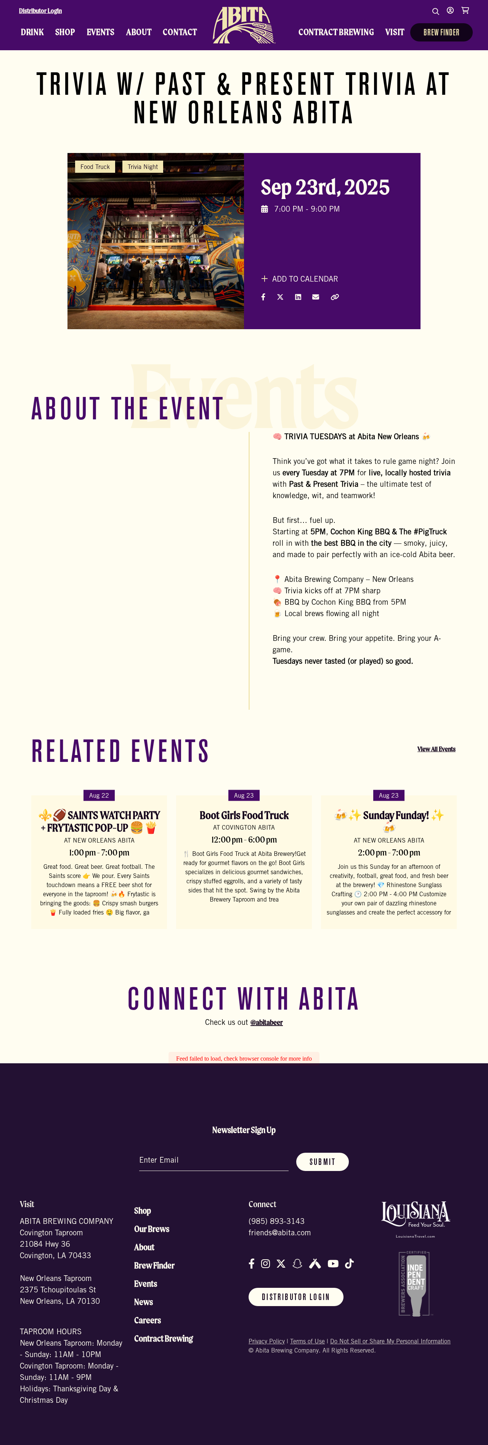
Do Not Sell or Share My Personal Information (390, 1342)
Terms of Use (307, 1342)
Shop (142, 1211)
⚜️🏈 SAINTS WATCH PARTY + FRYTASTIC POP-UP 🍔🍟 (99, 821)
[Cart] (465, 15)
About (144, 1247)
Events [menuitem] (101, 32)
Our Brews (151, 1229)
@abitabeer (266, 1022)
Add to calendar (304, 280)
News (143, 1302)
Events (145, 1284)
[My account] (450, 15)
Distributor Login (40, 10)
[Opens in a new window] (415, 1219)
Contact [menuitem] (180, 32)
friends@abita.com (280, 1234)
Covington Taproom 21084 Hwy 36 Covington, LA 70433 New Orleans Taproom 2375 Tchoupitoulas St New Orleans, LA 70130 (60, 1268)
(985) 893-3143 (277, 1222)
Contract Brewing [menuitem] (336, 32)
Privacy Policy (267, 1342)
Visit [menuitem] (395, 32)
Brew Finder (154, 1265)
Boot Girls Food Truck (244, 815)
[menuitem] (244, 25)
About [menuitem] (139, 32)
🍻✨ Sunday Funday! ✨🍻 (389, 821)
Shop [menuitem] (65, 32)
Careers (147, 1320)
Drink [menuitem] (32, 32)
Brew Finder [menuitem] (441, 33)
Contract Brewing (163, 1338)
